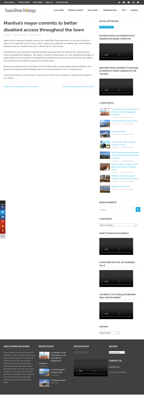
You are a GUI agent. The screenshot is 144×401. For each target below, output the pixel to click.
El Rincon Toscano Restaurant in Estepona (21, 86)
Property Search (75, 10)
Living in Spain (9, 2)
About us (49, 2)
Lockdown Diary (62, 2)
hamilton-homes (20, 35)
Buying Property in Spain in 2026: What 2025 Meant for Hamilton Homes (124, 167)
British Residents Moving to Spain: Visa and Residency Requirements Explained (125, 155)
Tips (123, 10)
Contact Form (114, 367)
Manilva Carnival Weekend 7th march (78, 86)
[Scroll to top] (140, 397)
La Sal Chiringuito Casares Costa (124, 121)
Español (134, 10)
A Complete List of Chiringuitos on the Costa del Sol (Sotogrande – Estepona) (125, 112)
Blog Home (59, 10)
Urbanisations (109, 10)
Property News (23, 2)
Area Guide (93, 10)
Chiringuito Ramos (118, 131)
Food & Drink (38, 2)
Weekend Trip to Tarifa (120, 186)
